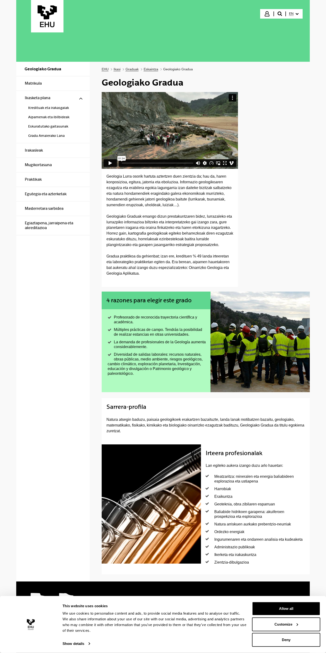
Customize (283, 624)
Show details (73, 644)
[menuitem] (294, 14)
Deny (286, 640)
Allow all (286, 609)
